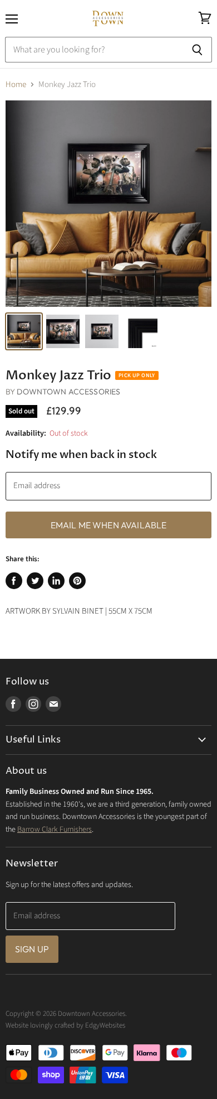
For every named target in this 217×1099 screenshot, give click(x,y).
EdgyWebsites (105, 1025)
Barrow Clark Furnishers (54, 829)
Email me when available (109, 525)
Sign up (32, 949)
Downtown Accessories (68, 392)
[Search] (197, 49)
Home (16, 84)
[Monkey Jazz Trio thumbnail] (24, 331)
